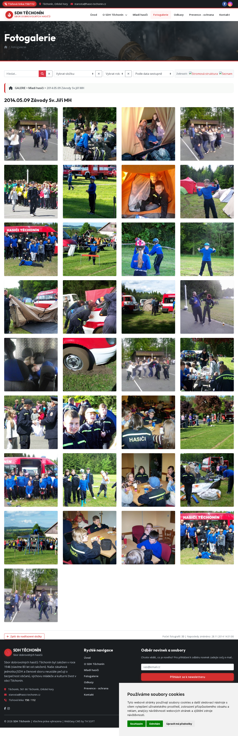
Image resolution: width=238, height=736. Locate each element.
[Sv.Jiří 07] (31, 249)
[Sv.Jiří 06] (207, 191)
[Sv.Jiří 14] (31, 364)
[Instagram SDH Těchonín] (230, 4)
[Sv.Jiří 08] (89, 249)
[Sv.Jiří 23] (89, 480)
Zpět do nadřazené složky (26, 636)
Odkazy (89, 682)
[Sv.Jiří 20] (207, 249)
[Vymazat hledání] (49, 73)
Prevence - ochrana (96, 688)
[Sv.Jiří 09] (148, 249)
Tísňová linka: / (21, 4)
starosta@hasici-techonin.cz (90, 4)
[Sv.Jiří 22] (148, 307)
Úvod (87, 657)
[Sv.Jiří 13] (207, 307)
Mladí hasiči (36, 88)
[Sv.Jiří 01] (89, 134)
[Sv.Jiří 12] (89, 307)
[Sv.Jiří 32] (31, 480)
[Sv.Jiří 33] (148, 480)
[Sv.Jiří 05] (148, 191)
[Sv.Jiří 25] (31, 537)
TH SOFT (90, 721)
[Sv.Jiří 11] (148, 134)
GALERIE (19, 88)
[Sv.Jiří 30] (148, 422)
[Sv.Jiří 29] (31, 595)
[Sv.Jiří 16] (148, 364)
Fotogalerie (91, 676)
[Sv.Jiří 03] (31, 191)
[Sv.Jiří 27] (148, 537)
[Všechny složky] (98, 73)
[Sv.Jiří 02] (207, 134)
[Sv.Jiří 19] (89, 422)
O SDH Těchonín (94, 664)
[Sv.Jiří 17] (207, 364)
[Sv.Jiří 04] (89, 191)
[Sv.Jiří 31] (207, 422)
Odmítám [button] (154, 723)
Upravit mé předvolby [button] (179, 723)
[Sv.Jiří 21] (31, 307)
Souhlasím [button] (136, 723)
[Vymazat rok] (128, 73)
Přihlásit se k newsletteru (187, 677)
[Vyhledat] (42, 73)
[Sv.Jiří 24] (207, 480)
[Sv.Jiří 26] (89, 537)
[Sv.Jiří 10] (31, 134)
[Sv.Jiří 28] (207, 537)
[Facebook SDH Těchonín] (224, 4)
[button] (115, 14)
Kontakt (89, 694)
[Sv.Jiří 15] (89, 364)
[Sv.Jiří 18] (31, 422)
